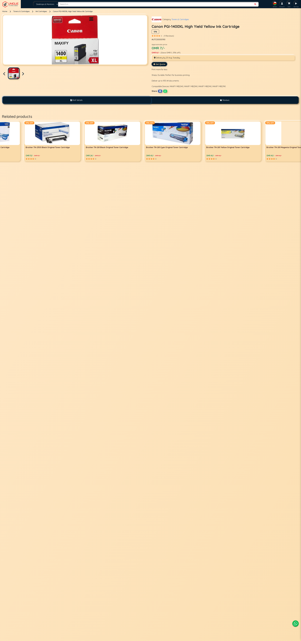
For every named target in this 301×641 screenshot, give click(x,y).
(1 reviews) (169, 36)
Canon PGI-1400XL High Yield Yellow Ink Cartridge (73, 11)
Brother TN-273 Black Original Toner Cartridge (205, 147)
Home (4, 11)
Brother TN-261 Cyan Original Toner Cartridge (24, 147)
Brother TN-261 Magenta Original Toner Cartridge (146, 147)
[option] (30, 141)
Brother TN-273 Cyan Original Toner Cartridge (265, 147)
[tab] (76, 100)
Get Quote (160, 64)
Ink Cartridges (41, 11)
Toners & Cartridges (21, 11)
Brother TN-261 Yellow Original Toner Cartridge (85, 147)
